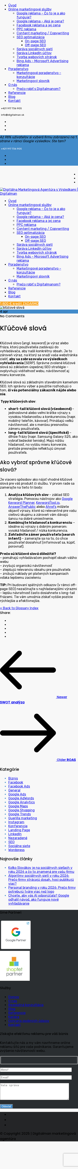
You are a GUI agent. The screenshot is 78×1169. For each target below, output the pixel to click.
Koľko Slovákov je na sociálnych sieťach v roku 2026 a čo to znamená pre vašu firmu (41, 870)
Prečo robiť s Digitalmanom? (39, 89)
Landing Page (19, 830)
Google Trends (19, 814)
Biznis (13, 778)
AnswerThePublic (22, 507)
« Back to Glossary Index (19, 608)
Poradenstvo (18, 69)
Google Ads (17, 794)
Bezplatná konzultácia (25, 1005)
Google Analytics (21, 802)
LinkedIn (15, 834)
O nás (12, 85)
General (14, 790)
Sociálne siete (19, 846)
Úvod (12, 5)
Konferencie (17, 826)
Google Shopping (21, 810)
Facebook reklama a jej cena (39, 25)
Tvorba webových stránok (37, 57)
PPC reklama (26, 29)
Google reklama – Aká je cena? (40, 21)
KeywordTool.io (47, 503)
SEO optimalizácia (31, 37)
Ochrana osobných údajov (28, 1021)
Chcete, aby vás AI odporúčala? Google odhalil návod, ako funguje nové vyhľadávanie (38, 899)
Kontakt (14, 101)
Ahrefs (51, 507)
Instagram (16, 822)
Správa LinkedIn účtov (34, 53)
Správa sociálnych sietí (35, 49)
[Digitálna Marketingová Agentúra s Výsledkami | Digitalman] (39, 194)
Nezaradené (17, 838)
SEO (11, 842)
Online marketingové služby (30, 9)
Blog (11, 97)
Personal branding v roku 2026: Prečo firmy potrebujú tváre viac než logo (42, 890)
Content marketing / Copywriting (43, 33)
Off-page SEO (35, 45)
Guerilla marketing (22, 818)
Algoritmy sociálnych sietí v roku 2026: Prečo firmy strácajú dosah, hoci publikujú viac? (41, 880)
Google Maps (18, 806)
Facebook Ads (19, 786)
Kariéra (13, 1017)
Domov (13, 997)
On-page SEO (35, 41)
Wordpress (16, 850)
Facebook (15, 782)
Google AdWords (21, 798)
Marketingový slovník (33, 81)
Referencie (17, 93)
